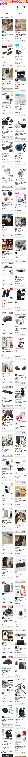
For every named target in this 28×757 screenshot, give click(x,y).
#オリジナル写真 (5, 571)
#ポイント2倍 (23, 206)
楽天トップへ (24, 4)
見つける (10, 10)
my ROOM (24, 10)
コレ (5, 40)
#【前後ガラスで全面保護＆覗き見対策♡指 (20, 402)
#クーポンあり (18, 206)
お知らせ (17, 10)
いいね (11, 40)
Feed (3, 10)
